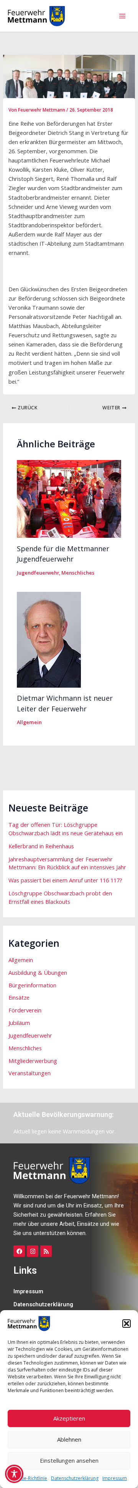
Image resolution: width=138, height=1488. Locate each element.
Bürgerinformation (32, 985)
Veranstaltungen (29, 1073)
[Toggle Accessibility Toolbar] (14, 1473)
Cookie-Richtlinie (29, 1478)
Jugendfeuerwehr (38, 572)
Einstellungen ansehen (69, 1460)
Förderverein (24, 1010)
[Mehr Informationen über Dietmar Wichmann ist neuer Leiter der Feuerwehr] (49, 639)
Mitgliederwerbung (32, 1060)
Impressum (114, 1478)
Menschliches (77, 572)
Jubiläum (19, 1022)
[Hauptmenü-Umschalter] (122, 16)
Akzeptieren (69, 1418)
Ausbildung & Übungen (37, 972)
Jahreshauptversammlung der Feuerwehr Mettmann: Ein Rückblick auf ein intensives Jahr (67, 863)
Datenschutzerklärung (75, 1478)
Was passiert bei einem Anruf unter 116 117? (65, 880)
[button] (126, 1323)
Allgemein (29, 722)
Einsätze (19, 997)
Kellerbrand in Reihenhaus (41, 846)
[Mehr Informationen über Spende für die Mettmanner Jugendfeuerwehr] (69, 498)
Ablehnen (69, 1439)
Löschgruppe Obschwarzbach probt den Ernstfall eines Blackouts (60, 897)
